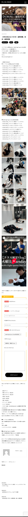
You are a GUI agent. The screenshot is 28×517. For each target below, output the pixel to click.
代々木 (11, 42)
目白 (16, 42)
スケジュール (5, 42)
